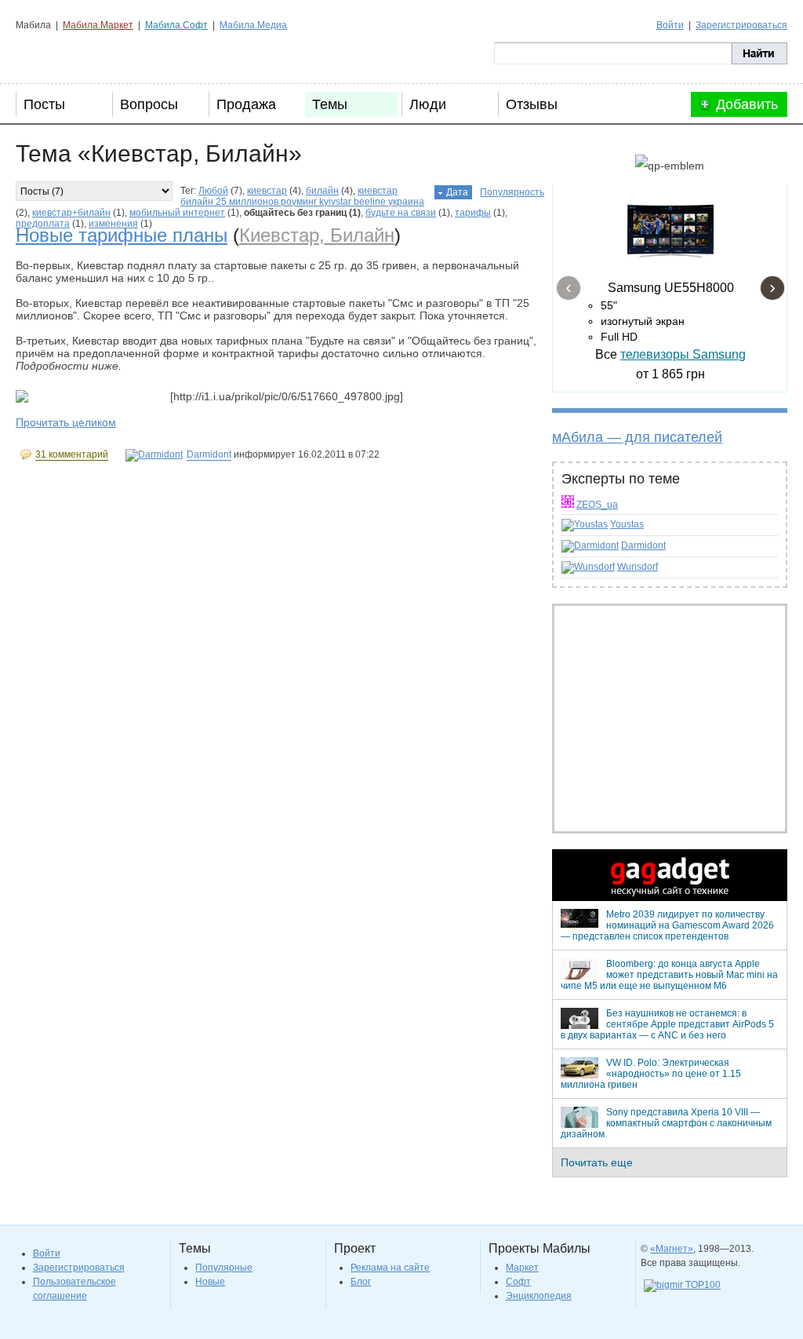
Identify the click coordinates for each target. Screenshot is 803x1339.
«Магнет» (671, 1248)
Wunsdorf (637, 566)
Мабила (94, 53)
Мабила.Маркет (98, 25)
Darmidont (643, 545)
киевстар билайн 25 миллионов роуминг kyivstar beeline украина (302, 196)
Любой (213, 190)
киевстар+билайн (71, 212)
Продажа (246, 104)
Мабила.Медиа (253, 25)
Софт (518, 1281)
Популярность (512, 192)
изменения (113, 223)
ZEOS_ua (597, 504)
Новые (210, 1281)
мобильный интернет (177, 212)
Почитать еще (597, 1162)
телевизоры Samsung (683, 354)
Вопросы (149, 104)
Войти (670, 25)
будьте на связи (400, 212)
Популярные (224, 1267)
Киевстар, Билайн (316, 235)
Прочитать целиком (66, 422)
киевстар (267, 190)
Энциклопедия (539, 1295)
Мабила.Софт (176, 25)
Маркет (522, 1267)
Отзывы (532, 104)
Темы (329, 104)
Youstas (627, 524)
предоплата (43, 223)
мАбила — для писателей (637, 437)
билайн (322, 190)
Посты (44, 104)
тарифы (473, 212)
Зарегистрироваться (741, 25)
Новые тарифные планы (121, 235)
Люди (427, 104)
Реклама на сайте (390, 1267)
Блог (361, 1281)
